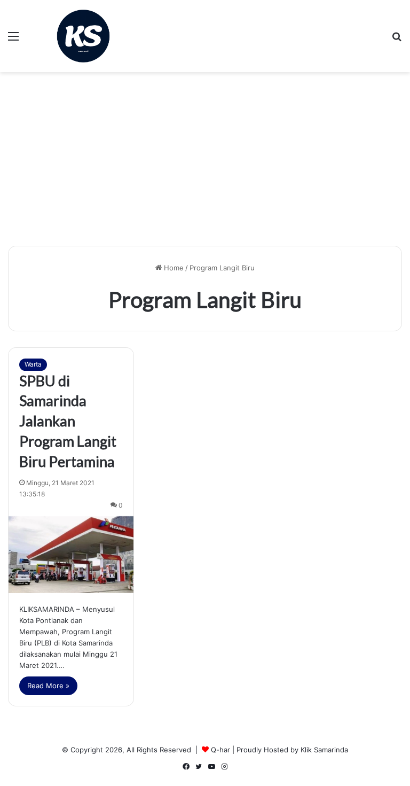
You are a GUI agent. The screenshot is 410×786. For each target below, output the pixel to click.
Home (173, 267)
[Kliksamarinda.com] (83, 36)
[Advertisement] (205, 163)
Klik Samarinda (324, 749)
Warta (33, 364)
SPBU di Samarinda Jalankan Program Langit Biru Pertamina (67, 421)
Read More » (48, 685)
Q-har (220, 749)
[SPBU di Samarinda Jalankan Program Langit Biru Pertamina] (71, 555)
